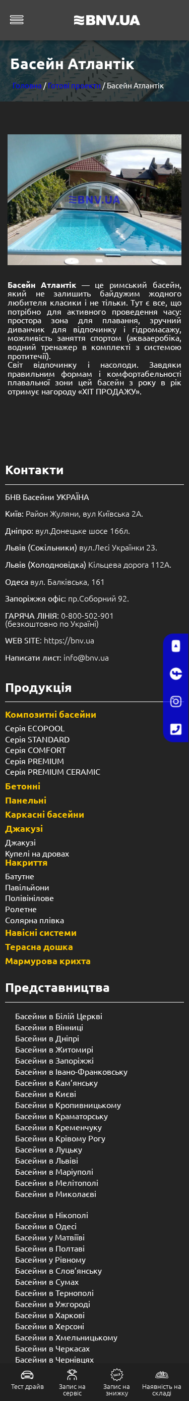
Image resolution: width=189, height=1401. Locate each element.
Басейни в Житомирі (54, 1049)
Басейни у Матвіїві (50, 1237)
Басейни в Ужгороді (52, 1303)
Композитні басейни (50, 714)
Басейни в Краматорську (61, 1116)
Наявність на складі (161, 1389)
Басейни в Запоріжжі (54, 1060)
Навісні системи (41, 932)
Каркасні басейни (44, 814)
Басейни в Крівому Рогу (60, 1138)
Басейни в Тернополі (54, 1292)
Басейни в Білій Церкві (58, 1016)
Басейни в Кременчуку (58, 1127)
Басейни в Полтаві (50, 1248)
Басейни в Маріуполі (54, 1171)
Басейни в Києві (45, 1093)
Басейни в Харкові (50, 1315)
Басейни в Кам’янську (56, 1082)
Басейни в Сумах (47, 1281)
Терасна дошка (39, 946)
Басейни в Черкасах (52, 1348)
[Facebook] (175, 674)
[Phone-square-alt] (175, 729)
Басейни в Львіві (46, 1160)
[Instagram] (175, 702)
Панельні (25, 800)
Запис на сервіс (72, 1389)
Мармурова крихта (48, 960)
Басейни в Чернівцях (54, 1359)
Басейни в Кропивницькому (68, 1104)
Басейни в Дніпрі (47, 1038)
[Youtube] (175, 646)
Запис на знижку (116, 1389)
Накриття (26, 862)
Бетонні (22, 785)
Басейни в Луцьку (48, 1149)
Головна (27, 85)
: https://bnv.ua (49, 639)
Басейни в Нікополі (51, 1215)
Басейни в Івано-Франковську (71, 1071)
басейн (113, 382)
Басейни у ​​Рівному (50, 1259)
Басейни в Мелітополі (56, 1182)
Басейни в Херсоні (49, 1326)
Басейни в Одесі (46, 1226)
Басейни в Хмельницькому (66, 1337)
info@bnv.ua (86, 657)
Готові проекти (74, 85)
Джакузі (24, 828)
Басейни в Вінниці (49, 1027)
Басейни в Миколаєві (55, 1193)
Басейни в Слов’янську (58, 1270)
